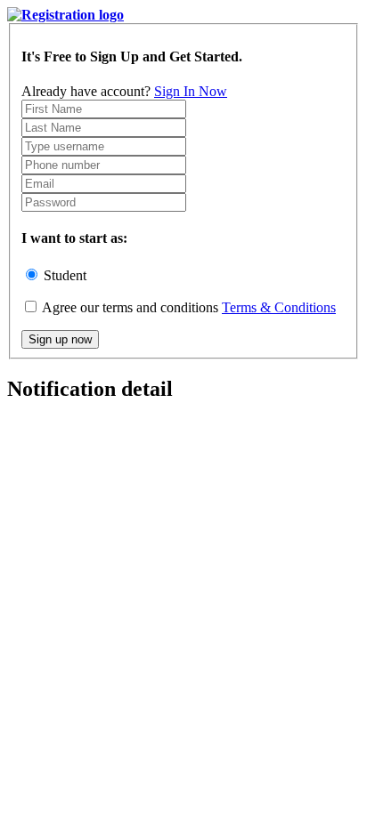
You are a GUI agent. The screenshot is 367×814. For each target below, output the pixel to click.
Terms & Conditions (279, 307)
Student (65, 275)
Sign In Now (190, 91)
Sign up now (60, 339)
